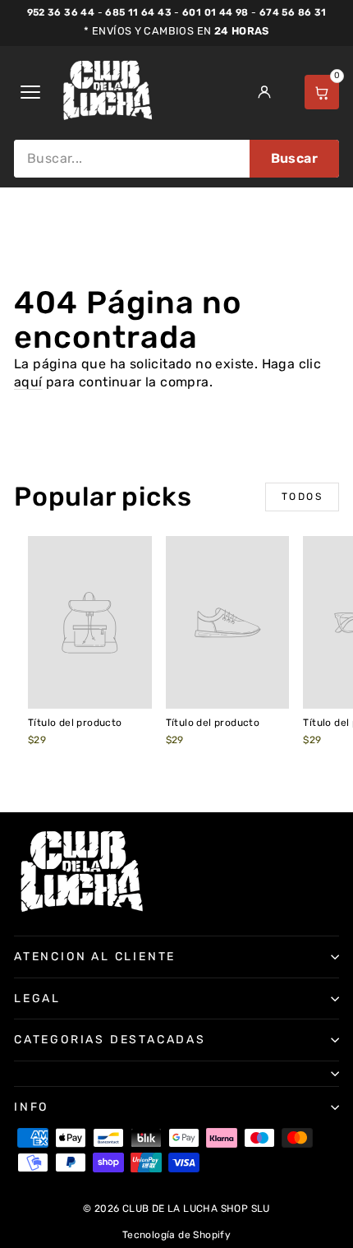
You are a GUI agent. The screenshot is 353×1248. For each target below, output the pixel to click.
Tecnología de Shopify (176, 1235)
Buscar (294, 158)
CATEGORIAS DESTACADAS (110, 1040)
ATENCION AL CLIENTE (95, 957)
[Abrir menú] (30, 92)
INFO (31, 1107)
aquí (28, 382)
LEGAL (37, 998)
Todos (302, 496)
